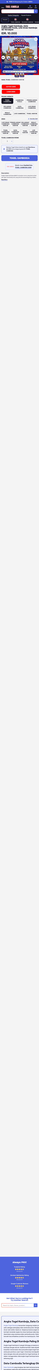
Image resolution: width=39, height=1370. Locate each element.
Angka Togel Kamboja (11, 1325)
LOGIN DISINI (11, 92)
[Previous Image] (3, 57)
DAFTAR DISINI (11, 87)
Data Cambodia (9, 1367)
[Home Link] (12, 6)
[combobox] (17, 11)
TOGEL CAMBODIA (19, 158)
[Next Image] (35, 57)
